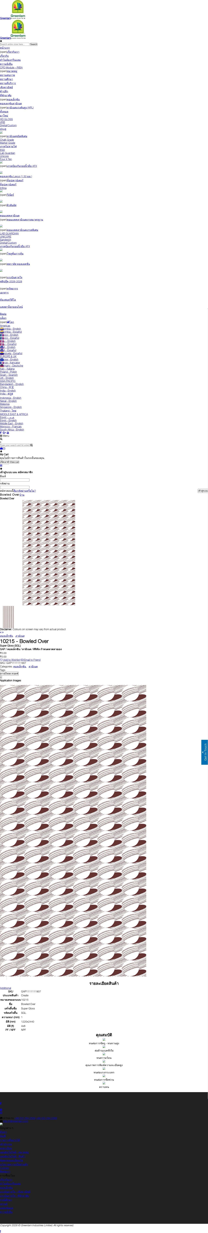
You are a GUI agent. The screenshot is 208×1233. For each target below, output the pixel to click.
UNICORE (5, 236)
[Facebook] (0, 432)
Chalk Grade (7, 139)
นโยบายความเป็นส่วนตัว (14, 1164)
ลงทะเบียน (6, 1148)
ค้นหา (3, 1132)
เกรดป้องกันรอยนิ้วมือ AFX (15, 246)
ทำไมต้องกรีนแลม (10, 1183)
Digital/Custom (8, 125)
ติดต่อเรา (5, 1171)
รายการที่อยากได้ (10, 1140)
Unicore (4, 156)
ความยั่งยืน (6, 1212)
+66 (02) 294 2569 (24, 1118)
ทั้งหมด (4, 111)
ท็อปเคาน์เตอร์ (8, 184)
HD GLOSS (6, 119)
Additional (5, 988)
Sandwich (5, 239)
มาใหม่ (4, 115)
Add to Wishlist (11, 659)
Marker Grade (7, 142)
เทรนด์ (3, 1203)
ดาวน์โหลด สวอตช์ (9, 673)
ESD (2, 150)
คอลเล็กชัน (19, 666)
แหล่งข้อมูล (6, 1208)
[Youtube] (8, 432)
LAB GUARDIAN (9, 233)
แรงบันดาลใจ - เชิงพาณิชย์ (15, 1191)
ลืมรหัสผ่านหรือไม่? (24, 490)
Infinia (3, 188)
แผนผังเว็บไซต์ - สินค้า (12, 1156)
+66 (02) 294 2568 (46, 1118)
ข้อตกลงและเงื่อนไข (11, 1160)
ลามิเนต (33, 666)
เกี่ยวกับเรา (6, 1179)
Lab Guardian (7, 153)
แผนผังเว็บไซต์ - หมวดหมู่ (14, 1152)
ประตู (3, 129)
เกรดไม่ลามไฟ (8, 146)
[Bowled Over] (49, 604)
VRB (2, 122)
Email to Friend (31, 659)
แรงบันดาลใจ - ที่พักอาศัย (14, 1195)
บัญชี (3, 1136)
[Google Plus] (4, 432)
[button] (6, 978)
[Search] (31, 445)
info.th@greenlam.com (15, 1121)
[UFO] (0, 632)
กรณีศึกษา (6, 1199)
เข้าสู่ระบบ (6, 1144)
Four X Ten (6, 159)
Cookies (4, 1168)
